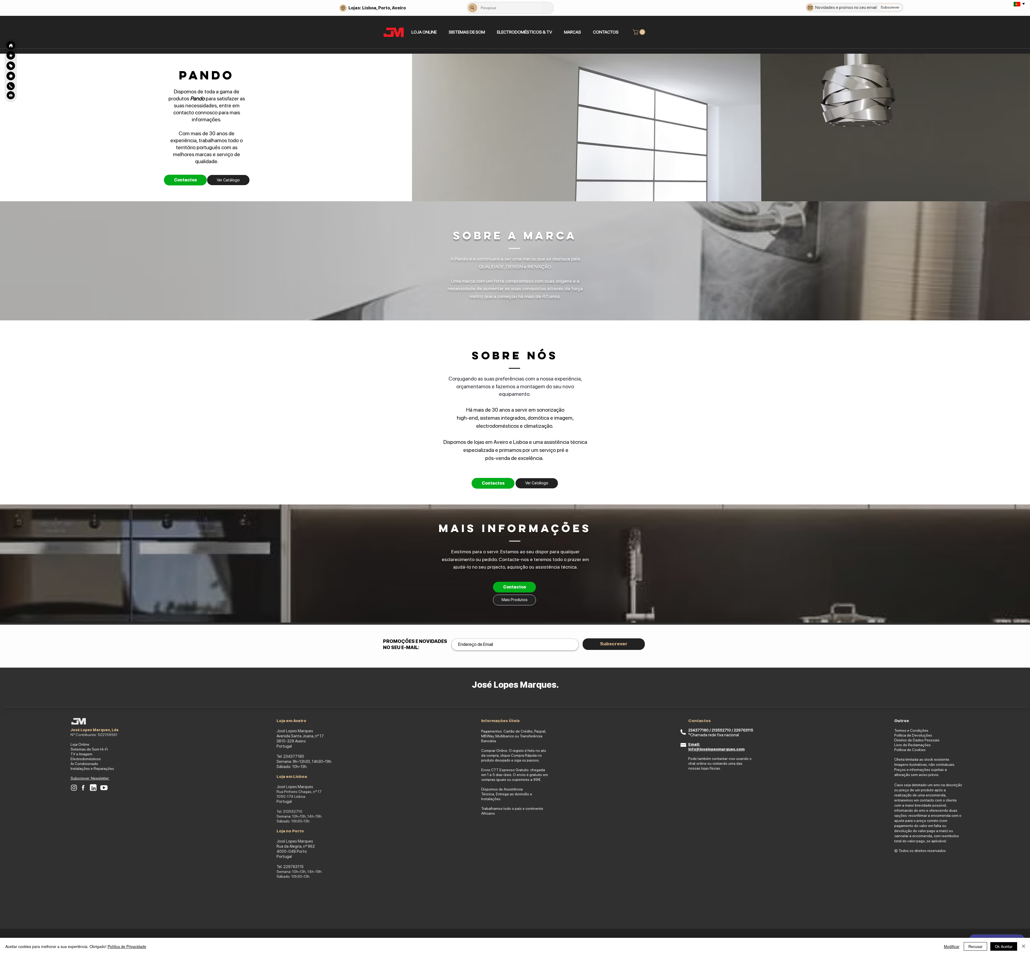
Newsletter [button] (100, 778)
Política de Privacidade (127, 946)
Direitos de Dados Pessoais (917, 740)
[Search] (10, 45)
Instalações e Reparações (92, 768)
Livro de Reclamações (912, 745)
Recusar (975, 946)
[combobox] (510, 7)
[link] (639, 32)
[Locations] (343, 8)
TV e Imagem (81, 754)
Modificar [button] (951, 946)
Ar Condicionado (84, 764)
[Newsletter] (810, 7)
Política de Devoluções (913, 735)
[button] (467, 32)
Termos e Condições (911, 730)
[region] (11, 65)
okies (921, 750)
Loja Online (80, 744)
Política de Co (905, 750)
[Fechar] (1023, 946)
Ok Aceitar (1004, 946)
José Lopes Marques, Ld (93, 730)
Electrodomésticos (86, 759)
